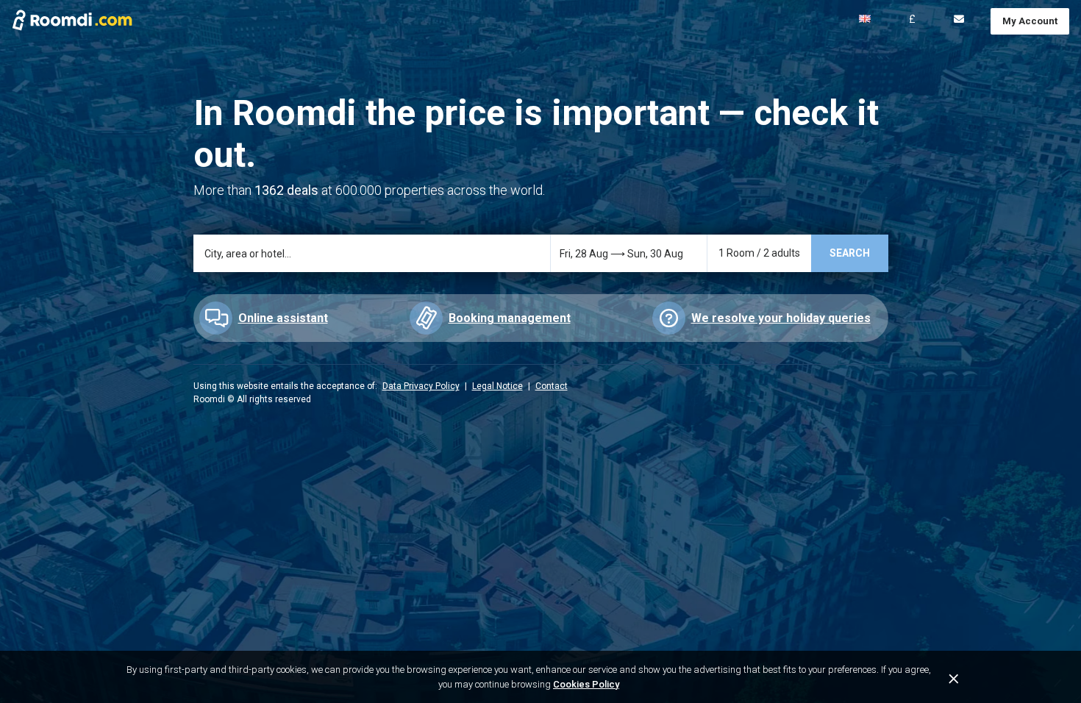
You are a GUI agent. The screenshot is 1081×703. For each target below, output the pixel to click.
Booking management (510, 318)
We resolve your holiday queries (781, 318)
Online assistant (283, 318)
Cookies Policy (586, 684)
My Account (1029, 20)
